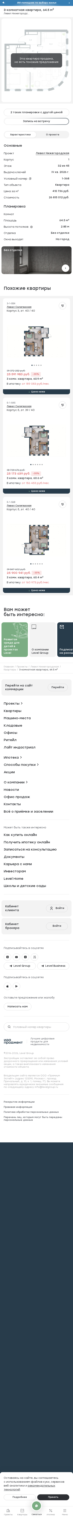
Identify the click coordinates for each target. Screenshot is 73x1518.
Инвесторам (15, 871)
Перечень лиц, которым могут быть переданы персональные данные (33, 1118)
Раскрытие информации (19, 1102)
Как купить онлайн (20, 835)
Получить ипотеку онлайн (27, 842)
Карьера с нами (18, 864)
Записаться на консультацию (30, 849)
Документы (14, 857)
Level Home (13, 879)
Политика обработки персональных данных (31, 1112)
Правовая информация (18, 1107)
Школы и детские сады (25, 886)
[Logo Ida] (13, 1041)
